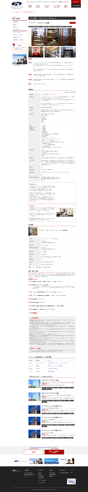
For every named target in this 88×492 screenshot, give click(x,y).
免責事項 (51, 476)
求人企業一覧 (16, 29)
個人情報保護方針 (53, 474)
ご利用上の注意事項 (46, 447)
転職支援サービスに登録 (18, 39)
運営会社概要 (52, 472)
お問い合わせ (62, 470)
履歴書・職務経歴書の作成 (30, 474)
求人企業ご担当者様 (76, 5)
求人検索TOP (16, 21)
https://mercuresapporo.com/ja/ (47, 264)
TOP (13, 11)
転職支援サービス (16, 37)
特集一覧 (40, 472)
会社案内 (65, 5)
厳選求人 (15, 24)
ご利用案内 (30, 5)
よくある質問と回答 (28, 472)
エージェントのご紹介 (17, 34)
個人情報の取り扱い (38, 447)
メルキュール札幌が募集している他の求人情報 (40, 267)
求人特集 (15, 26)
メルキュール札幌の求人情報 (26, 11)
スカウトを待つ (47, 5)
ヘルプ (26, 476)
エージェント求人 (16, 32)
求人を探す (38, 5)
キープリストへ (24, 51)
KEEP (33, 452)
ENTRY (54, 452)
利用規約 (32, 447)
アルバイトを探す (57, 5)
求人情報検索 (41, 476)
